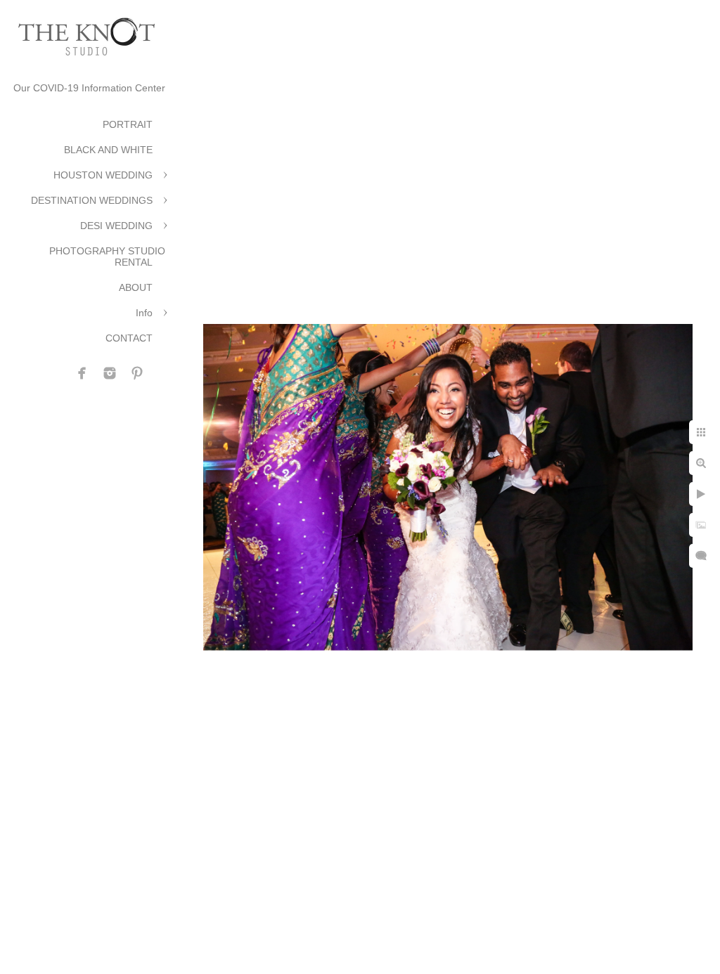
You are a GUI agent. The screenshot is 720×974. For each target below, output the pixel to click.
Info (144, 312)
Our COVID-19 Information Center (89, 87)
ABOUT (136, 287)
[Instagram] (110, 373)
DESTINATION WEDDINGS (92, 200)
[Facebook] (82, 373)
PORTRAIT (128, 124)
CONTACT (129, 338)
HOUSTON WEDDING (103, 175)
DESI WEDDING (116, 225)
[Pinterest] (137, 373)
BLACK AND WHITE (108, 149)
